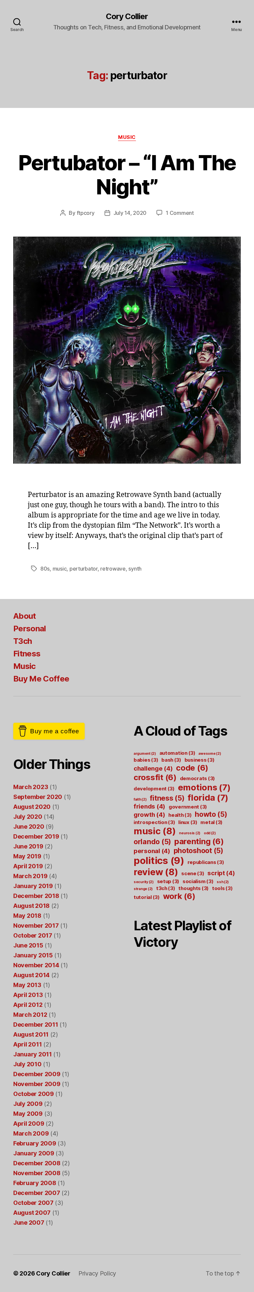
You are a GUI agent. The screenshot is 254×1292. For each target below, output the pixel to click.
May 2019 (27, 856)
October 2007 (33, 1202)
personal (152, 850)
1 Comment (180, 213)
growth (149, 814)
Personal (29, 628)
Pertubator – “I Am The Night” (126, 174)
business (200, 760)
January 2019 (33, 885)
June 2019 (28, 846)
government (188, 807)
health (179, 815)
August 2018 (31, 905)
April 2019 (28, 866)
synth (135, 568)
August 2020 (32, 806)
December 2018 (36, 895)
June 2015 (28, 945)
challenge (153, 768)
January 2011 (32, 1054)
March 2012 (30, 1014)
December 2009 (37, 1074)
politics (159, 860)
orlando (152, 841)
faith (140, 799)
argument (145, 753)
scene (192, 873)
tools (222, 888)
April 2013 (28, 994)
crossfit (155, 777)
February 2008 (34, 1182)
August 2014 (31, 975)
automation (177, 753)
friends (149, 806)
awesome (209, 753)
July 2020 (27, 816)
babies (146, 760)
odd (210, 833)
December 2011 (35, 1024)
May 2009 (28, 1113)
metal (211, 822)
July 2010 (27, 1064)
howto (211, 814)
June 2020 (28, 826)
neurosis (189, 833)
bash (171, 760)
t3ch (165, 888)
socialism (198, 881)
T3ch (22, 641)
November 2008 (37, 1173)
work (179, 896)
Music (127, 137)
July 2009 (28, 1103)
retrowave (113, 568)
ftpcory (86, 213)
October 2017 (32, 935)
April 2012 (27, 1004)
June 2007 (28, 1222)
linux (187, 822)
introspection (154, 822)
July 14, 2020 (130, 213)
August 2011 (31, 1034)
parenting (199, 841)
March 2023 (30, 786)
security (144, 882)
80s (45, 568)
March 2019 (30, 876)
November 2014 (36, 965)
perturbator (83, 568)
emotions (204, 787)
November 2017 (36, 925)
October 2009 (33, 1093)
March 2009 (31, 1133)
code (192, 768)
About (24, 616)
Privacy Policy (97, 1273)
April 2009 (28, 1123)
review (156, 872)
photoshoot (198, 850)
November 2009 (37, 1083)
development (154, 788)
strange (143, 889)
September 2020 (37, 796)
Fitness (26, 653)
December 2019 (36, 836)
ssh (223, 882)
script (221, 873)
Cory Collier (127, 16)
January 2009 (33, 1153)
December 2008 (37, 1163)
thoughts (193, 888)
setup (168, 881)
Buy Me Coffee (41, 678)
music (60, 568)
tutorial (147, 897)
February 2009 (34, 1143)
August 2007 (32, 1212)
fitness (167, 798)
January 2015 (33, 955)
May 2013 (27, 984)
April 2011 (27, 1044)
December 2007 (36, 1192)
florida (208, 797)
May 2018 (27, 915)
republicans (206, 862)
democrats (197, 778)
